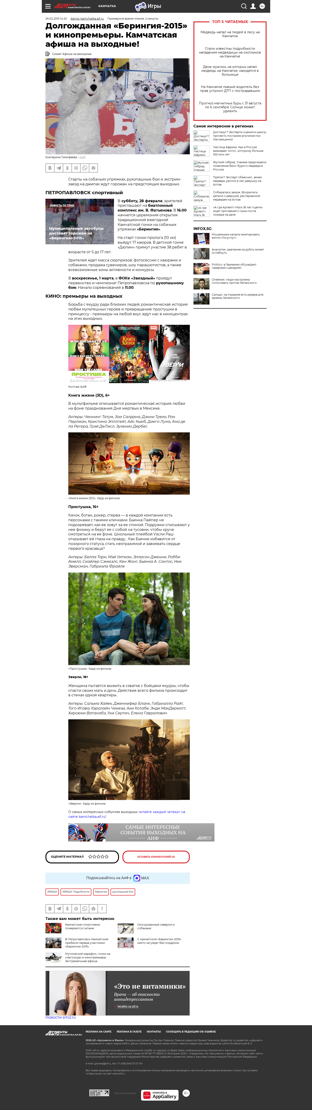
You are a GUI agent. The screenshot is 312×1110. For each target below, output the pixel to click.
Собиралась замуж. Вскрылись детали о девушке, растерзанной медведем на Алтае (236, 196)
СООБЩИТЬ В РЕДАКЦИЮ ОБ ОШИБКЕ (191, 1031)
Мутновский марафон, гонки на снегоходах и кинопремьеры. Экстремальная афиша (87, 957)
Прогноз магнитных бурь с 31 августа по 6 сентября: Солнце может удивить (230, 107)
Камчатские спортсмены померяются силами (82, 926)
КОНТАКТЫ (154, 1031)
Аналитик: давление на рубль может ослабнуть (238, 251)
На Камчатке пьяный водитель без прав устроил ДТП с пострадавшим (230, 89)
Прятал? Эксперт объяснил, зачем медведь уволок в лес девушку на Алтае (237, 181)
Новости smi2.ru (60, 1017)
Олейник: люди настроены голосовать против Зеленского (234, 281)
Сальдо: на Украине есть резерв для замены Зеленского (237, 296)
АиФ (82, 157)
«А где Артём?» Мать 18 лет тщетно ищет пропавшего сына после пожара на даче (238, 211)
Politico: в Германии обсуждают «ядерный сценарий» (234, 266)
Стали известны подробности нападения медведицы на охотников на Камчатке (230, 52)
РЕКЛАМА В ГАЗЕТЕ (129, 1031)
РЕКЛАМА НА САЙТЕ (98, 1031)
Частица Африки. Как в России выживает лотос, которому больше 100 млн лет (238, 150)
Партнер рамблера (125, 1093)
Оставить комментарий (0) (156, 856)
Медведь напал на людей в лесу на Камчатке (230, 34)
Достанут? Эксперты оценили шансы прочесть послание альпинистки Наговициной (239, 135)
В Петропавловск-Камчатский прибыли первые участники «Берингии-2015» (86, 942)
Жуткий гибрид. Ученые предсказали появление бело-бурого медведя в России (239, 165)
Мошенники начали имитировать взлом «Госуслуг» (236, 236)
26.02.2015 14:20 (56, 18)
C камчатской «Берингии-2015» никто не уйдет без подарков (159, 941)
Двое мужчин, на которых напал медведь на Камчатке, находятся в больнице (230, 71)
